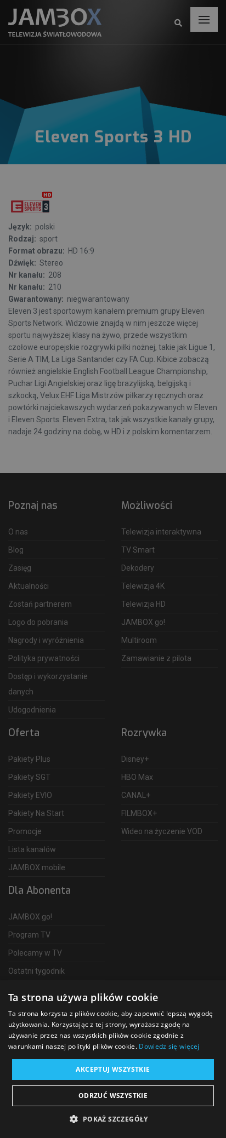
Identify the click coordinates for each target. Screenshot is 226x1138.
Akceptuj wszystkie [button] (113, 1069)
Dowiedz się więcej (169, 1046)
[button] (113, 1119)
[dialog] (113, 569)
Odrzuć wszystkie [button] (113, 1095)
